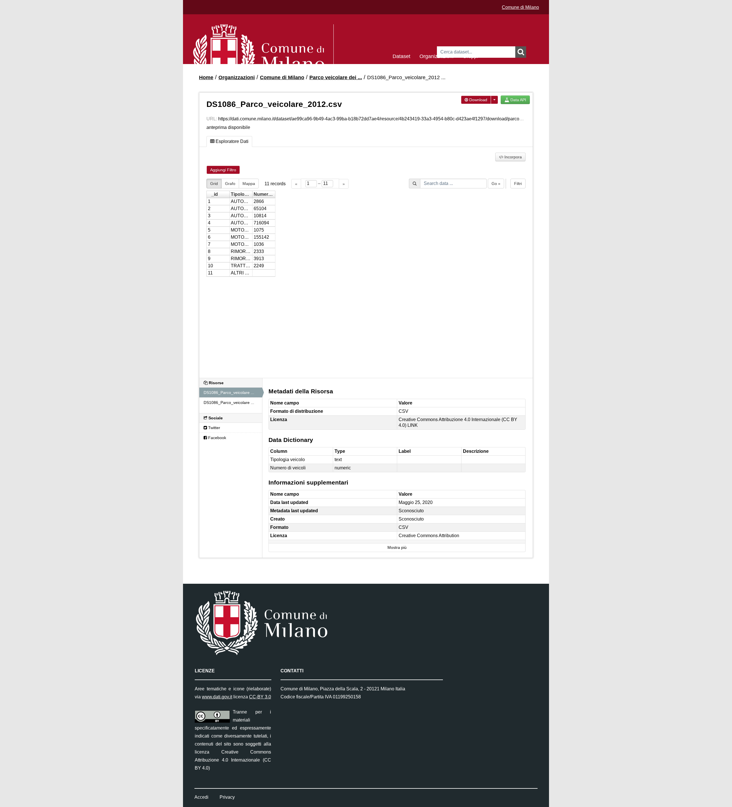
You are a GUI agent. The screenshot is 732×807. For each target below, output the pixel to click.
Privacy (227, 797)
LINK (412, 425)
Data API (517, 99)
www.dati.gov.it (217, 696)
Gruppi (470, 55)
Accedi (201, 797)
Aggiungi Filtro (223, 170)
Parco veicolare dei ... (335, 77)
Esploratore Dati (231, 141)
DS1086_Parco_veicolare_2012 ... (406, 77)
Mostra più (397, 547)
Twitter (213, 427)
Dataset (401, 55)
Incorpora (512, 157)
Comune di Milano (520, 7)
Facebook (216, 437)
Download (477, 99)
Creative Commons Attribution (429, 535)
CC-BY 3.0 (260, 696)
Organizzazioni (436, 55)
